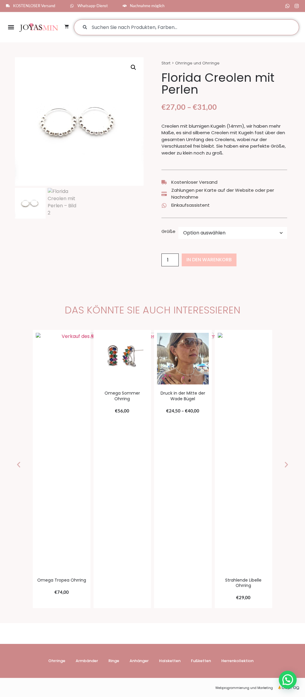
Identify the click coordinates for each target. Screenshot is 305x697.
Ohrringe (56, 661)
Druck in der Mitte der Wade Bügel (183, 395)
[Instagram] (296, 6)
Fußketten (201, 661)
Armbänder (87, 661)
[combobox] (186, 27)
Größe (168, 231)
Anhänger (139, 661)
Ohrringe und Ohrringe (197, 63)
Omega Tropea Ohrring (61, 580)
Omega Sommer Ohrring (122, 395)
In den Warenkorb (209, 259)
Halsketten (169, 661)
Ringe (113, 661)
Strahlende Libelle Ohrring (243, 582)
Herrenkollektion (237, 661)
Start (165, 63)
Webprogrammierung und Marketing (244, 688)
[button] (11, 27)
